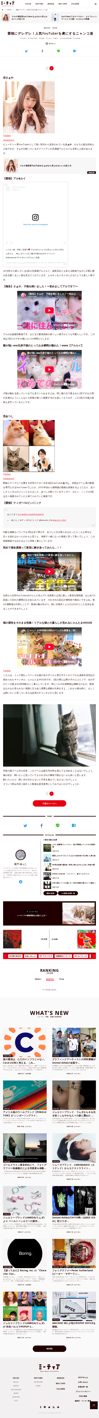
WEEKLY (38, 979)
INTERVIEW (38, 1382)
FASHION (16, 1397)
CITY (16, 1401)
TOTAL (61, 979)
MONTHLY (50, 979)
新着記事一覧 (83, 1387)
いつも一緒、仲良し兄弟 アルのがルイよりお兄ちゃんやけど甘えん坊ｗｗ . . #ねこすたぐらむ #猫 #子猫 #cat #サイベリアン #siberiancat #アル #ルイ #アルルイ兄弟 (35, 254)
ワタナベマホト (34, 38)
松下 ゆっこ (52, 43)
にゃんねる (77, 38)
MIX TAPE (63, 4)
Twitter (7, 135)
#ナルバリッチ (81, 956)
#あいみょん (30, 956)
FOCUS (28, 4)
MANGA (51, 4)
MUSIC (9, 10)
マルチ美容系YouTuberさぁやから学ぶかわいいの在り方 (29, 17)
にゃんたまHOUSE (66, 38)
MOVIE (16, 1386)
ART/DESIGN (16, 1389)
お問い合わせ (83, 1382)
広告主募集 (83, 1396)
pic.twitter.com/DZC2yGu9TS (31, 514)
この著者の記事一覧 (68, 893)
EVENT (38, 1386)
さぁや (42, 38)
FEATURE (39, 4)
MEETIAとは (83, 1377)
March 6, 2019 (59, 520)
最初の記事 (50, 893)
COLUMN (75, 4)
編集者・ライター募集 (83, 1401)
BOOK (16, 1393)
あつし (56, 38)
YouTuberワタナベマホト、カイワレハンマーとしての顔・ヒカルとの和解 (79, 17)
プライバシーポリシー (83, 1391)
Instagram (8, 139)
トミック (49, 38)
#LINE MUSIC (15, 956)
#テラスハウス (46, 956)
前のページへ (50, 803)
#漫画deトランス (63, 956)
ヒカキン (24, 38)
